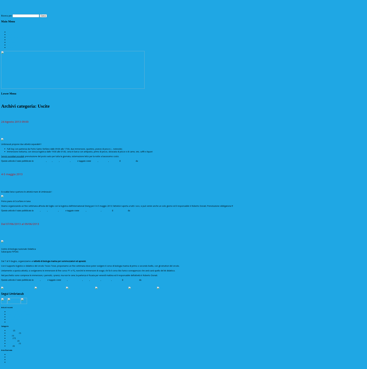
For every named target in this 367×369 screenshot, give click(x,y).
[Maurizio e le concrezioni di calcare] (111, 288)
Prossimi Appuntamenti (17, 319)
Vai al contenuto (8, 27)
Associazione (40, 161)
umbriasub (114, 161)
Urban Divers (12, 343)
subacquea (103, 161)
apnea (64, 280)
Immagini (11, 42)
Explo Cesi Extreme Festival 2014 (21, 314)
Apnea (37, 210)
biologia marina (75, 280)
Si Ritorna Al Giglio (15, 322)
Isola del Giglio (94, 210)
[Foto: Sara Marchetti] (161, 288)
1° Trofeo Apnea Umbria (17, 311)
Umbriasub (10, 5)
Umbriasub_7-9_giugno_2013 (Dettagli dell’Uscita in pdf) (26, 256)
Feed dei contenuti (15, 357)
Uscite (74, 161)
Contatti (10, 47)
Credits (34, 366)
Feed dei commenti (15, 359)
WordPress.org (13, 362)
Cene (49, 161)
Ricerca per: (6, 15)
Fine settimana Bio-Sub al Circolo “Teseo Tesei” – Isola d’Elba (46, 216)
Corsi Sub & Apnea (16, 37)
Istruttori (10, 34)
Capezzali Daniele (146, 161)
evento (95, 161)
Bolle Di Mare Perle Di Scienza (20, 317)
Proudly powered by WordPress (15, 366)
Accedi (9, 354)
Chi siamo (11, 32)
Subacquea (65, 161)
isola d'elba (95, 280)
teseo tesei (116, 280)
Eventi (10, 39)
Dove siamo (12, 45)
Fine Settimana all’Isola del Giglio (25, 166)
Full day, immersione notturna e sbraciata (32, 114)
